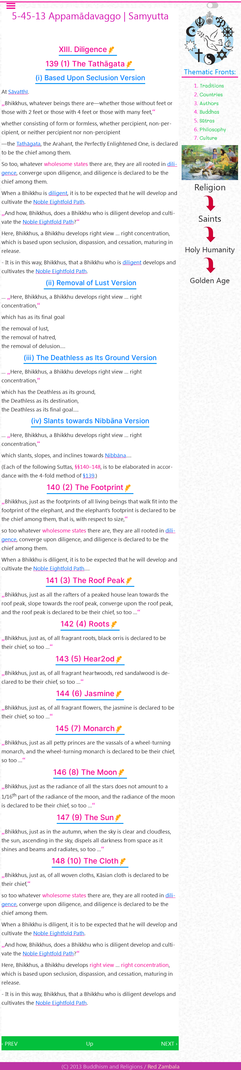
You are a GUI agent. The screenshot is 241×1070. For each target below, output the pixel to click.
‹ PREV (9, 1043)
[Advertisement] (90, 1021)
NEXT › (169, 1043)
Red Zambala (164, 1066)
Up (89, 1043)
